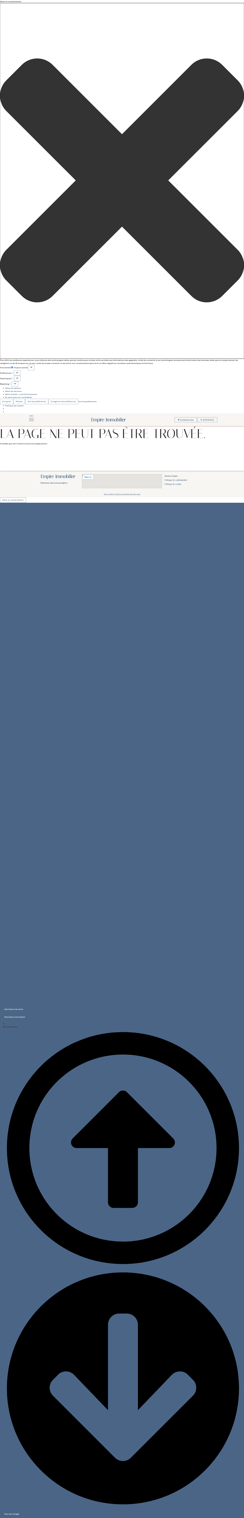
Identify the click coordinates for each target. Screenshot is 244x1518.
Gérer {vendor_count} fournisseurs (21, 394)
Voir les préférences (36, 401)
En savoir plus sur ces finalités (18, 397)
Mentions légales (171, 476)
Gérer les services (13, 391)
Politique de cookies (14, 406)
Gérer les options (13, 388)
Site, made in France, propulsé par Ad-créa (122, 494)
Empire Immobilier (108, 419)
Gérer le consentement (13, 500)
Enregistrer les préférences (63, 401)
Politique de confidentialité (176, 480)
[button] (122, 181)
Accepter (6, 401)
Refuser (19, 401)
